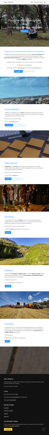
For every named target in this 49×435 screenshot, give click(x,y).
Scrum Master (21, 67)
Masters (11, 229)
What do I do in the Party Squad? (13, 172)
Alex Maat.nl (8, 2)
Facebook (6, 408)
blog (17, 394)
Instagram (6, 416)
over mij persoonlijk (11, 400)
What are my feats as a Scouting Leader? (15, 226)
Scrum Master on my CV (20, 125)
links (21, 338)
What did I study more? (11, 279)
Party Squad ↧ (9, 125)
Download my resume (29, 71)
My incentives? (9, 335)
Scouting (14, 175)
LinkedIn (6, 413)
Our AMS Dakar (8, 429)
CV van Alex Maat (14, 397)
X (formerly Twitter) (8, 410)
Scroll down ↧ (25, 31)
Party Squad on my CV (18, 178)
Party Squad (36, 67)
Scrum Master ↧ (18, 71)
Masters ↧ (8, 232)
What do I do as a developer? (25, 65)
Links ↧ (7, 341)
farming (11, 282)
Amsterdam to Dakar (14, 426)
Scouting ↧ (8, 178)
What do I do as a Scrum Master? (14, 118)
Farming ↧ (8, 286)
